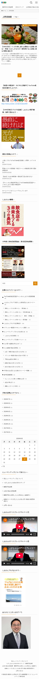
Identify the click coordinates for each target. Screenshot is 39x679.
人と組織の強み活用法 (12, 348)
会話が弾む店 (10, 382)
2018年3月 (8, 415)
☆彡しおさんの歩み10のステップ (14, 482)
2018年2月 (8, 420)
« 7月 (3, 466)
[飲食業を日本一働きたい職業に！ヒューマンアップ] (4, 2)
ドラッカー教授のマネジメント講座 (17, 327)
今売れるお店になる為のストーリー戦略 (18, 370)
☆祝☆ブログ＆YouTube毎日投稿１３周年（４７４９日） (19, 162)
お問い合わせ (8, 505)
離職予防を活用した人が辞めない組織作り (17, 495)
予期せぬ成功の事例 (12, 359)
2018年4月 (8, 411)
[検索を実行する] (35, 283)
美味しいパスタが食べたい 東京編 (16, 308)
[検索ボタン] (31, 2)
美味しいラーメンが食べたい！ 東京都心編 (18, 312)
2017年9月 (8, 428)
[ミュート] (31, 534)
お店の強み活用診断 (10, 491)
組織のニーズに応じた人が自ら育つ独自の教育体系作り (19, 500)
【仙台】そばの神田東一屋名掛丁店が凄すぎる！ (17, 177)
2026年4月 (8, 407)
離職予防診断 (8, 487)
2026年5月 (8, 403)
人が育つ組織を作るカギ (13, 343)
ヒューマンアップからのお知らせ (16, 331)
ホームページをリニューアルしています (15, 191)
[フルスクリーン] (35, 534)
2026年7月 (8, 399)
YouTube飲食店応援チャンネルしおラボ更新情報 (19, 297)
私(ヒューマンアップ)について (13, 478)
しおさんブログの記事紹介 (14, 323)
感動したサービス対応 (12, 386)
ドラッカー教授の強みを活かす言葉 (16, 355)
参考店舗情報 (9, 375)
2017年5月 (8, 432)
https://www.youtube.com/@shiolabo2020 (14, 104)
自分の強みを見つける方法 (14, 366)
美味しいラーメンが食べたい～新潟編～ (18, 319)
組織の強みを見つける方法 (14, 363)
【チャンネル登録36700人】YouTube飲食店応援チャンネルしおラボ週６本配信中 (19, 184)
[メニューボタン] (36, 2)
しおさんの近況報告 (12, 335)
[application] (19, 526)
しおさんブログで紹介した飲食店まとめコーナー (19, 303)
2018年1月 (8, 424)
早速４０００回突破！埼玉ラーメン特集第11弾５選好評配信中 (19, 170)
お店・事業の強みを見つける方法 (16, 351)
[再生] (4, 534)
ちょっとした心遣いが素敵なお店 (16, 378)
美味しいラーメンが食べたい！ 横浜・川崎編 (19, 316)
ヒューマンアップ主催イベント (15, 339)
